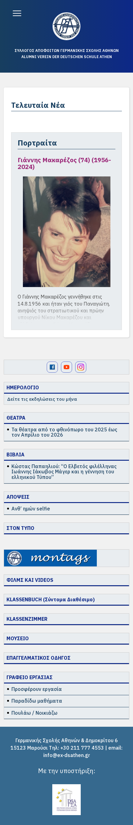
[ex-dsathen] (66, 26)
